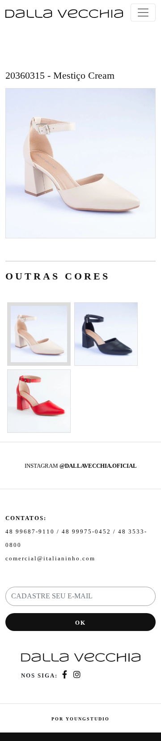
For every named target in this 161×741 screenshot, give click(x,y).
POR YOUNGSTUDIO (80, 718)
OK (80, 622)
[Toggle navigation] (143, 12)
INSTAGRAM (81, 465)
